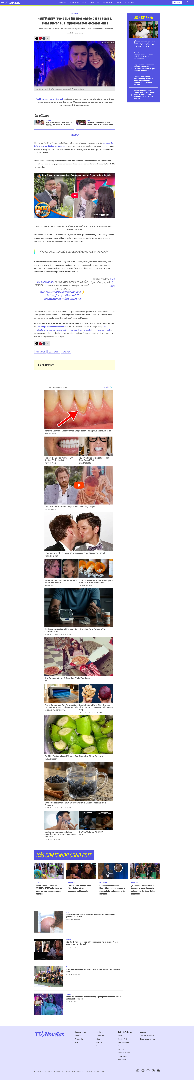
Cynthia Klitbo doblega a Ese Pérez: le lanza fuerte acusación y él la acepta (79, 888)
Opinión (118, 2)
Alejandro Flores (77, 947)
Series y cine (94, 2)
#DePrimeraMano (69, 292)
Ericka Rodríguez (77, 919)
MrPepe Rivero (77, 974)
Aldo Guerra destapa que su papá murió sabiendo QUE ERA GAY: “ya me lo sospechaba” (144, 56)
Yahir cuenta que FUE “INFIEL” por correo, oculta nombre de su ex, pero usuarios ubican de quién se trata (144, 94)
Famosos (62, 2)
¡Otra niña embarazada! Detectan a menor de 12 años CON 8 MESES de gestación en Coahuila (90, 915)
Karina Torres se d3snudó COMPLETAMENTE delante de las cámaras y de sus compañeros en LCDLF (49, 889)
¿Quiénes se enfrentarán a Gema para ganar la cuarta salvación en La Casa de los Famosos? (143, 889)
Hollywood (129, 2)
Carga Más (75, 135)
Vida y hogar (107, 2)
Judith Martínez (79, 33)
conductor (66, 352)
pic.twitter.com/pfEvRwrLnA (62, 299)
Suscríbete (177, 2)
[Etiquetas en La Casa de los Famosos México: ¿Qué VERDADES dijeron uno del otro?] (48, 976)
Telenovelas (74, 2)
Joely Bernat (53, 352)
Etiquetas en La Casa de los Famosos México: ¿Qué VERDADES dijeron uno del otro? (93, 970)
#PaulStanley (45, 282)
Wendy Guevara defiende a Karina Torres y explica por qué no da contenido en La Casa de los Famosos (93, 998)
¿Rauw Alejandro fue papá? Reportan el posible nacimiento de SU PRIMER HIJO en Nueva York (145, 44)
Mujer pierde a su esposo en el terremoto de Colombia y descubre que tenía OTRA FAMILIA (144, 68)
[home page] (12, 2)
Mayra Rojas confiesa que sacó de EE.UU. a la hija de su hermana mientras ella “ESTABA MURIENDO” (59, 124)
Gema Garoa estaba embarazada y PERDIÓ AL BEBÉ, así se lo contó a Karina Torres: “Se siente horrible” (144, 80)
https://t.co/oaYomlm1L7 (62, 295)
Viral (84, 2)
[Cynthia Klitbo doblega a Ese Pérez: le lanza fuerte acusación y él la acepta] (81, 871)
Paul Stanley (40, 352)
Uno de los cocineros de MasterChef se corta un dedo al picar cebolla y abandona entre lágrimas (112, 889)
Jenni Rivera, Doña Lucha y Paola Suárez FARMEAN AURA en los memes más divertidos (100, 123)
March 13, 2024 (112, 282)
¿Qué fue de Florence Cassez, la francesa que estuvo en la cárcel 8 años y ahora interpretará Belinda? (92, 943)
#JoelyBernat (49, 292)
